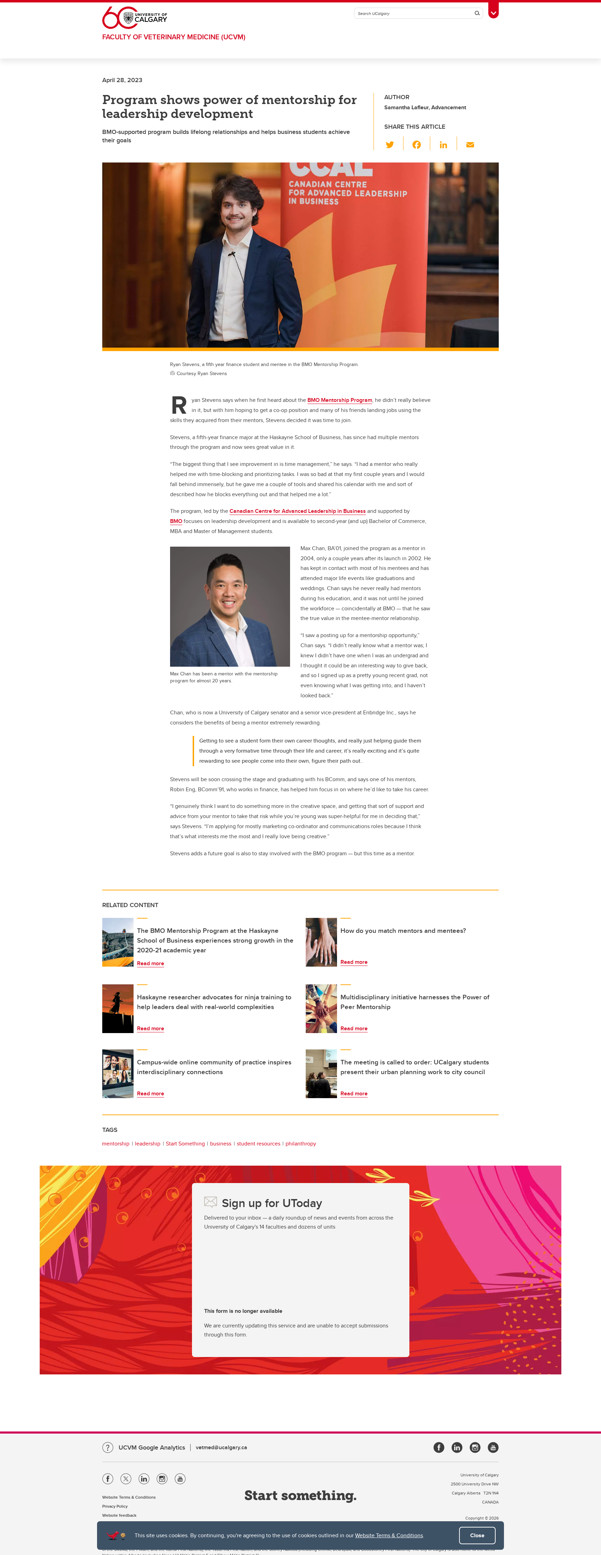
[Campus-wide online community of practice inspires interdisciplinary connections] (118, 1073)
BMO (176, 521)
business (220, 1144)
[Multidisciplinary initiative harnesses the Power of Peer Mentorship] (321, 1008)
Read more (150, 963)
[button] (393, 143)
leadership (147, 1144)
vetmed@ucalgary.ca (221, 1447)
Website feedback (119, 1515)
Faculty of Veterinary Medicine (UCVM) (174, 37)
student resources (258, 1144)
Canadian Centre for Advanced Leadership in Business (298, 511)
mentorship (115, 1144)
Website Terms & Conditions (389, 1535)
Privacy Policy (115, 1506)
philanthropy (301, 1144)
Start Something (185, 1144)
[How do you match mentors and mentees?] (321, 942)
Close (477, 1535)
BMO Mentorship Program (339, 400)
